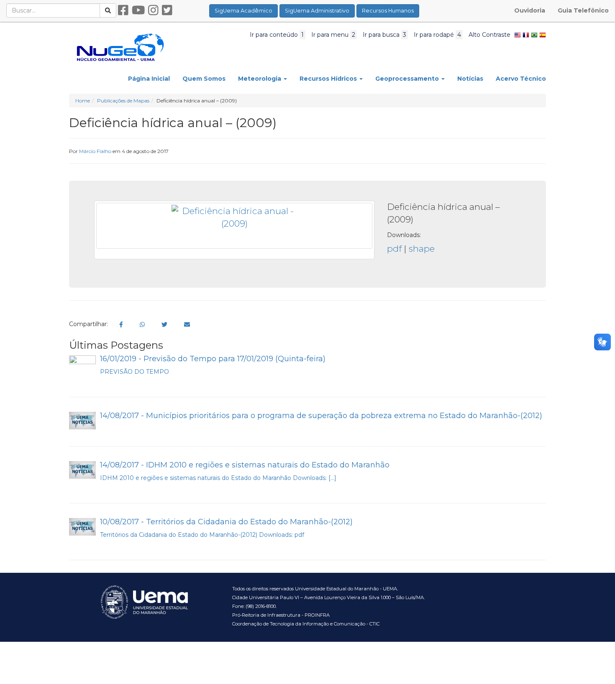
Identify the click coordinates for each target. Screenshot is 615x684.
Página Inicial (149, 78)
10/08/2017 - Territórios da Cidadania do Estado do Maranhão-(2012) (226, 521)
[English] (517, 34)
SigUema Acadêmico (243, 11)
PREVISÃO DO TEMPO (143, 371)
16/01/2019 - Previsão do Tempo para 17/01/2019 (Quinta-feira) (212, 358)
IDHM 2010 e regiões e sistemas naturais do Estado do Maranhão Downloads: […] (218, 478)
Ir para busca (384, 34)
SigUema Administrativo (317, 11)
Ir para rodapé (437, 34)
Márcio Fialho (95, 151)
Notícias (470, 78)
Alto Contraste (489, 34)
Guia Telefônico (583, 10)
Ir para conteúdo (277, 34)
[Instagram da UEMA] (153, 10)
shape (422, 248)
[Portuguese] (534, 34)
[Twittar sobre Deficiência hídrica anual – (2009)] (164, 324)
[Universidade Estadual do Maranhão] (120, 47)
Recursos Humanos (388, 11)
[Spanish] (542, 34)
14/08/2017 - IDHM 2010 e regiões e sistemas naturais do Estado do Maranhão (245, 465)
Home (82, 100)
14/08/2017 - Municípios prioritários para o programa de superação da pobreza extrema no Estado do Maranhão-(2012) (321, 415)
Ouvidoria (529, 10)
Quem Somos (204, 78)
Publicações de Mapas (123, 100)
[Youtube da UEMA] (138, 10)
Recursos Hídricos (329, 78)
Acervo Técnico (521, 78)
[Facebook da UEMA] (123, 10)
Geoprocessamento (408, 78)
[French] (526, 34)
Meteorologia (260, 78)
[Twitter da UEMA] (167, 10)
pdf (394, 248)
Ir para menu (333, 34)
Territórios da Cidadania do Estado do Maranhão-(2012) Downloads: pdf (202, 535)
